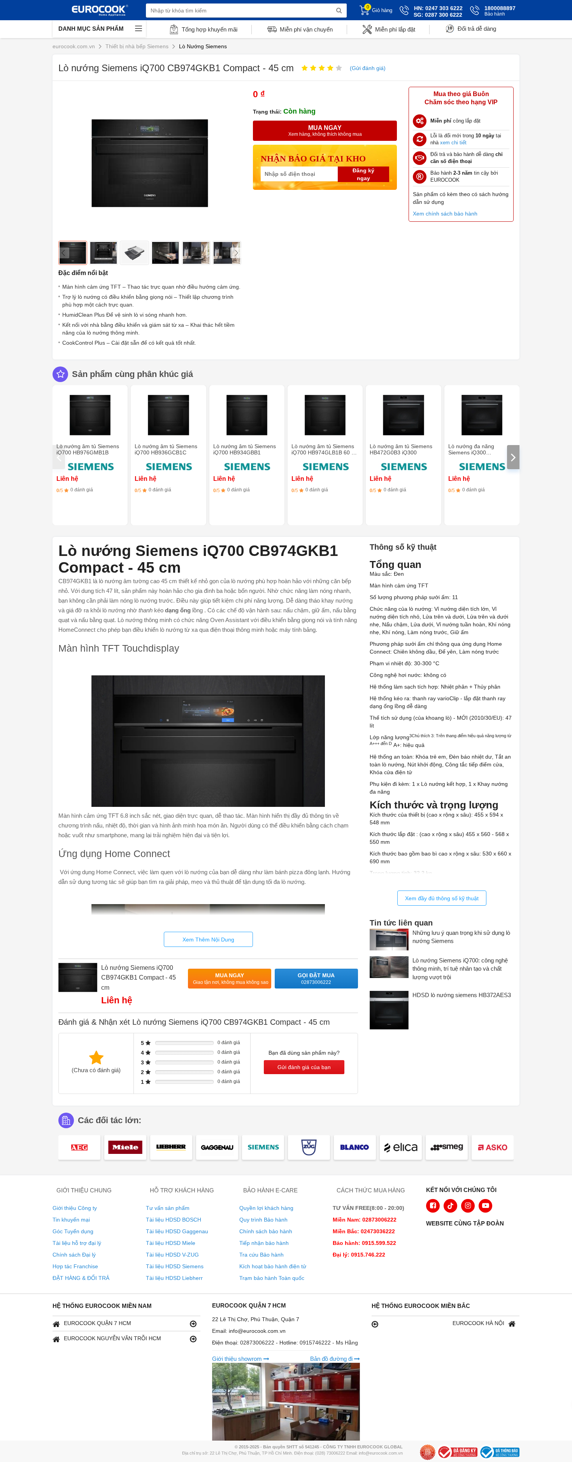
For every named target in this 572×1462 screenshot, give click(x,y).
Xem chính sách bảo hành (445, 213)
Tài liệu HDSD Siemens (175, 1266)
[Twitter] (450, 1206)
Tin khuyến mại (71, 1220)
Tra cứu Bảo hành (261, 1255)
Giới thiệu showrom (237, 1358)
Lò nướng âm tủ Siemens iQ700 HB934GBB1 (244, 449)
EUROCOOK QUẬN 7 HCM (97, 1323)
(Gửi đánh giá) (368, 68)
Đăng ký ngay (363, 174)
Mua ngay (230, 978)
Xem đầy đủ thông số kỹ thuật (442, 898)
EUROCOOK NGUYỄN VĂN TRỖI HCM (112, 1338)
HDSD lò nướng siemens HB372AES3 (461, 995)
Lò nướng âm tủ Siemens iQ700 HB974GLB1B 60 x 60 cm (322, 452)
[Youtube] (485, 1206)
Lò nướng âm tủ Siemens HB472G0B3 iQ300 (401, 449)
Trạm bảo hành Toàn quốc (271, 1278)
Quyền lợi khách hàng (266, 1208)
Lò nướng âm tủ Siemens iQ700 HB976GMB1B (87, 449)
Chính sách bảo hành (265, 1231)
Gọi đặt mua (316, 978)
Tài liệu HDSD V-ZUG (172, 1255)
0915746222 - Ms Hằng (329, 1342)
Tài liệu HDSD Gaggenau (177, 1231)
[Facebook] (433, 1206)
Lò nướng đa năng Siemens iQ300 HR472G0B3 (471, 452)
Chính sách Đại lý (74, 1255)
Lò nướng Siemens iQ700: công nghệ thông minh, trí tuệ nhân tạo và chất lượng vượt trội (460, 968)
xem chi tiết (453, 142)
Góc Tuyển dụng (73, 1231)
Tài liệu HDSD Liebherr (174, 1278)
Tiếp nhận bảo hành (264, 1243)
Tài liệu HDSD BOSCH (173, 1220)
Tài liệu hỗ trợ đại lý (77, 1243)
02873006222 (258, 1342)
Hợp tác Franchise (75, 1266)
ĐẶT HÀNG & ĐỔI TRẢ (81, 1278)
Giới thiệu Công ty (75, 1208)
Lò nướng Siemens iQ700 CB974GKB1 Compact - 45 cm (138, 977)
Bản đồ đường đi (332, 1358)
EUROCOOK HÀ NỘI (478, 1323)
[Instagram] (468, 1206)
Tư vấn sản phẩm (167, 1208)
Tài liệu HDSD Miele (170, 1243)
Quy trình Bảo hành (263, 1220)
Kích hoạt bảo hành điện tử (272, 1266)
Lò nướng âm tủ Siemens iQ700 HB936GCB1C (166, 449)
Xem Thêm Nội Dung (208, 939)
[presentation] (59, 457)
